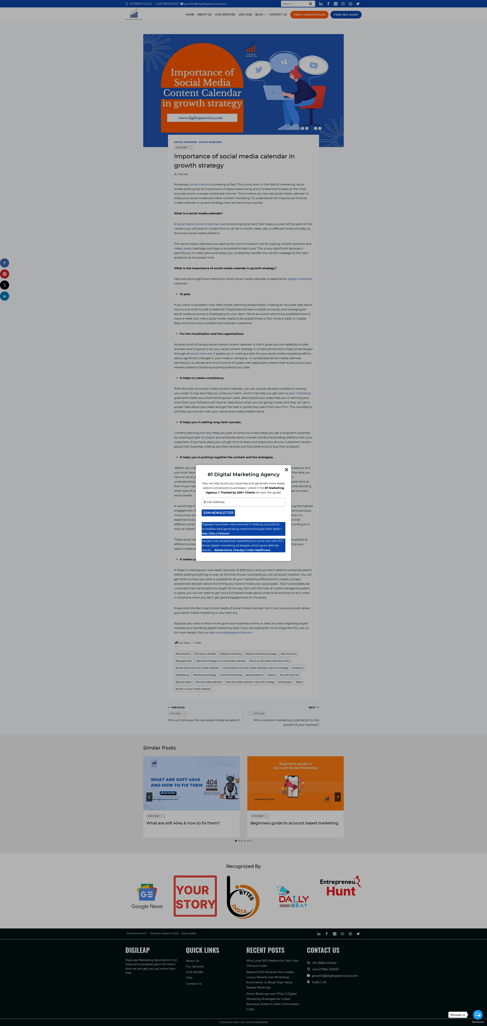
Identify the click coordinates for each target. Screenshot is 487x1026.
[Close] (286, 469)
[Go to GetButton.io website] (478, 1022)
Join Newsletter (218, 513)
